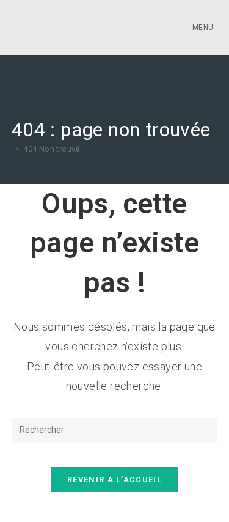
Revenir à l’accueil (114, 479)
